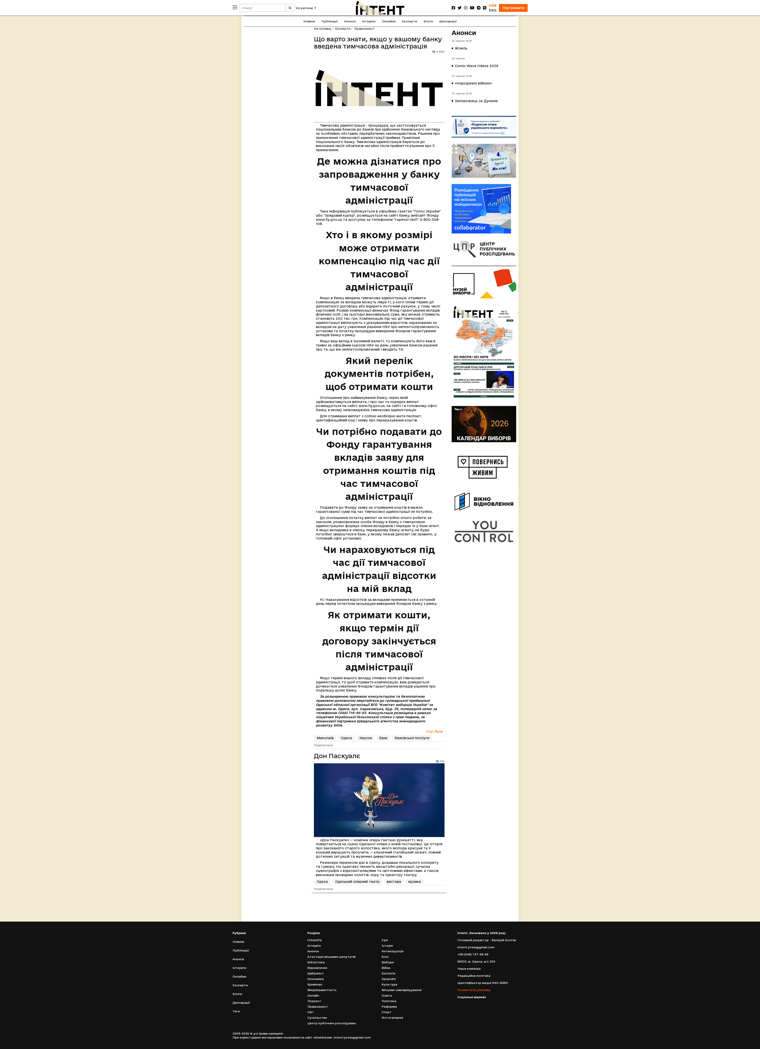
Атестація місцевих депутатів (331, 956)
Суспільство (317, 1017)
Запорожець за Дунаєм (476, 101)
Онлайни (389, 21)
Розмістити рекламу (474, 990)
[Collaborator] (484, 208)
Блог (385, 956)
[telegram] (479, 8)
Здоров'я (389, 979)
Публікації (329, 21)
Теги (236, 1011)
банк (383, 738)
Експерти (409, 21)
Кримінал (314, 984)
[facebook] (453, 8)
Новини (309, 21)
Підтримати (513, 8)
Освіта (387, 995)
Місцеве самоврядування (402, 990)
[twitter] (460, 8)
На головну (322, 28)
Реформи (389, 1006)
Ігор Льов (434, 731)
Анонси (350, 21)
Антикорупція (393, 951)
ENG (492, 10)
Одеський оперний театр (357, 881)
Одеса (346, 738)
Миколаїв (325, 738)
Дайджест (315, 973)
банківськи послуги (412, 738)
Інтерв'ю (369, 21)
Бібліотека (316, 962)
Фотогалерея (392, 1017)
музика (414, 881)
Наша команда (469, 968)
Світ (310, 1012)
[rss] (484, 8)
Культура (389, 984)
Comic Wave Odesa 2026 (476, 66)
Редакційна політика (473, 975)
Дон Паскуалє (337, 755)
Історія (387, 945)
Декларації (448, 21)
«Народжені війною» (473, 83)
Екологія (388, 973)
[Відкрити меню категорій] (235, 7)
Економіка (315, 979)
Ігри (385, 940)
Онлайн (313, 995)
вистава (394, 881)
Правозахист (364, 28)
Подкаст (314, 1001)
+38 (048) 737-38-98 (472, 954)
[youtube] (472, 8)
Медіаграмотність (322, 990)
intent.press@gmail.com (475, 947)
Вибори (388, 962)
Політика (389, 1001)
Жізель (461, 48)
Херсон (365, 738)
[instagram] (465, 8)
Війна (386, 967)
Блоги (428, 21)
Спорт (386, 1012)
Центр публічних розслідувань (331, 1023)
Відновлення (317, 967)
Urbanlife (314, 940)
